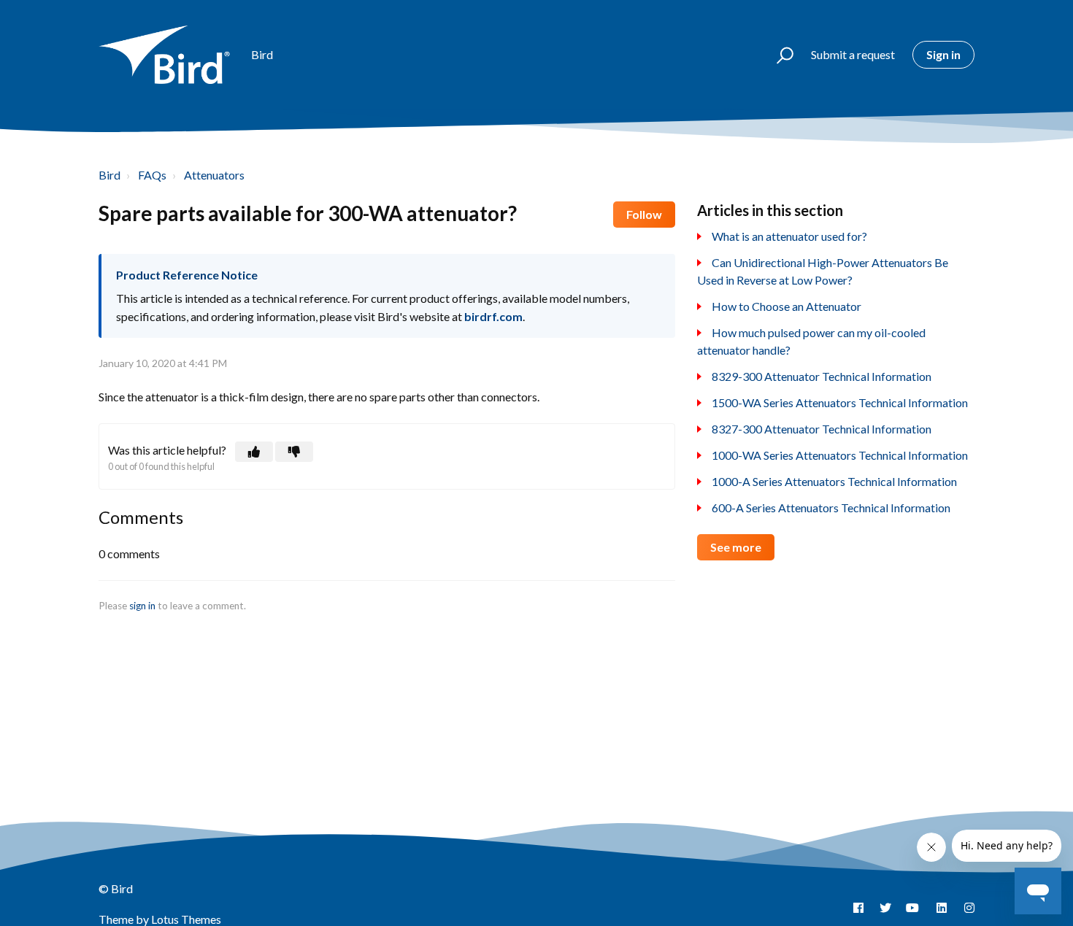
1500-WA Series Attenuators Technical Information (840, 402)
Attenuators (214, 175)
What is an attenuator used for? (789, 236)
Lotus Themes (186, 919)
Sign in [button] (943, 54)
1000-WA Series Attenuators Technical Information (840, 455)
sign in (142, 605)
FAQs (152, 175)
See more (735, 547)
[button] (778, 55)
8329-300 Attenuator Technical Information (821, 376)
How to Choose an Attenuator (786, 306)
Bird (109, 175)
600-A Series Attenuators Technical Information (831, 507)
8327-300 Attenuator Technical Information (821, 429)
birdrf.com (493, 316)
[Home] (168, 55)
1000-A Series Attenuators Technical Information (834, 481)
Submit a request (853, 54)
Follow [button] (644, 214)
